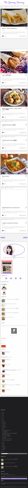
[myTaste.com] (3, 343)
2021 (2, 412)
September (3, 426)
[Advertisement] (6, 44)
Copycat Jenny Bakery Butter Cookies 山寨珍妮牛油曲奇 (12, 299)
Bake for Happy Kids (4, 369)
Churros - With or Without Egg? (9, 28)
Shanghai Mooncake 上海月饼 (9, 125)
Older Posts (25, 237)
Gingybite (3, 49)
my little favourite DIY (5, 384)
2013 (2, 451)
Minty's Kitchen (4, 374)
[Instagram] (11, 278)
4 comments (13, 136)
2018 (2, 415)
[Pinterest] (15, 278)
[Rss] (20, 278)
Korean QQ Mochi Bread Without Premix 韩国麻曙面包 (12, 308)
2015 (2, 419)
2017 (2, 416)
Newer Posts (3, 237)
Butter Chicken (5, 176)
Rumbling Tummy (4, 364)
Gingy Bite (14, 256)
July (3, 429)
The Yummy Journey (14, 2)
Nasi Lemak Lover (4, 379)
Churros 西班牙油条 (6, 75)
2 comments (13, 49)
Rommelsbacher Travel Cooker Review (11, 207)
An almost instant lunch (7, 389)
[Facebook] (6, 278)
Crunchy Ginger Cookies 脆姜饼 (9, 140)
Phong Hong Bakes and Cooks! (6, 351)
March (3, 446)
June (3, 442)
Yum (1, 49)
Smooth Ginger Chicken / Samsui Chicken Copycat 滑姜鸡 (12, 109)
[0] (26, 75)
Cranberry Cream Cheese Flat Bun (10, 223)
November (3, 423)
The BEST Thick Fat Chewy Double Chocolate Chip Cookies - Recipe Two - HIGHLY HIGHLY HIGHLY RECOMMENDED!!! (13, 370)
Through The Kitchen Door (5, 359)
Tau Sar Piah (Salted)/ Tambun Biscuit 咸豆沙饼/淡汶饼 (11, 312)
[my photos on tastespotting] (14, 335)
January (3, 449)
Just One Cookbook (4, 356)
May (3, 443)
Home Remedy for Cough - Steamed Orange (10, 303)
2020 (2, 413)
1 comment (12, 121)
